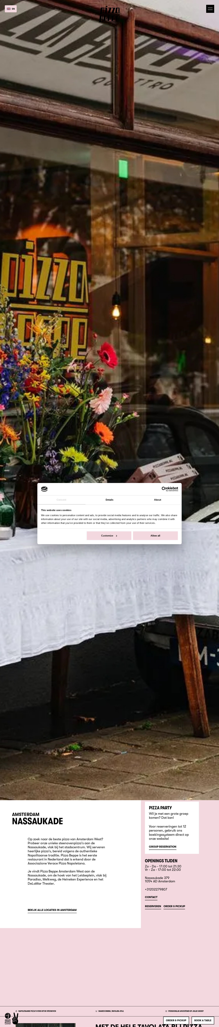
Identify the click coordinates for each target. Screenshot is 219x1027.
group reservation (162, 847)
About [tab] (157, 499)
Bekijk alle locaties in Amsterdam (52, 910)
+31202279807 (156, 889)
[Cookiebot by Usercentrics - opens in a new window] (164, 489)
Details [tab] (110, 499)
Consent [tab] (61, 499)
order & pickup (176, 1020)
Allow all (155, 535)
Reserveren (153, 906)
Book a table (202, 1020)
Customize (107, 535)
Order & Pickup (174, 906)
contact (151, 897)
